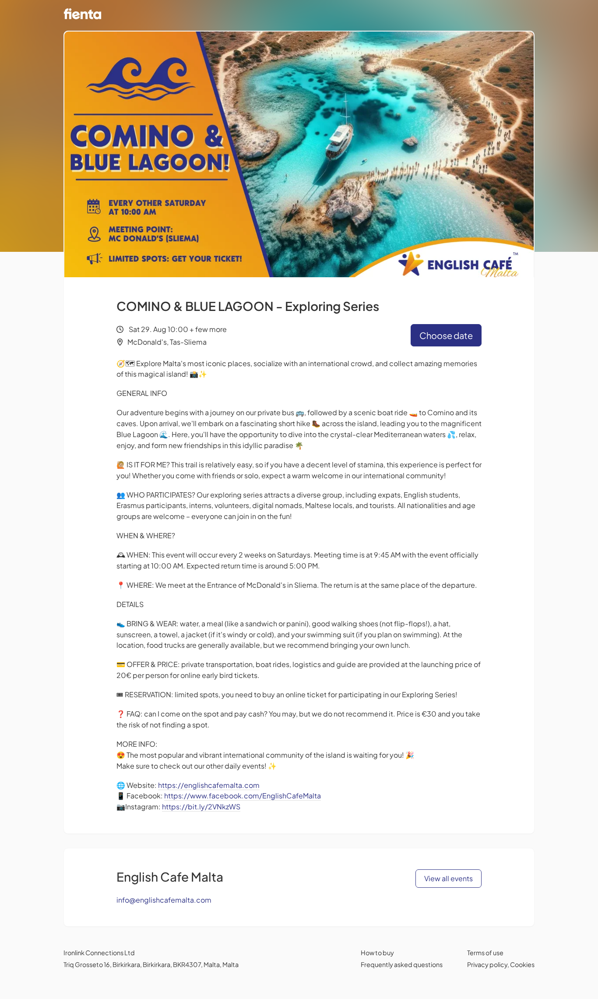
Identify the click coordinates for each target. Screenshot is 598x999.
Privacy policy (487, 964)
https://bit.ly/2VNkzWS (201, 806)
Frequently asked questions (402, 964)
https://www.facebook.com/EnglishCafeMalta (242, 795)
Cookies (522, 964)
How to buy (377, 953)
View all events (448, 878)
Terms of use (485, 953)
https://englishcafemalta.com (209, 785)
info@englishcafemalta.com (163, 899)
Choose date (446, 335)
